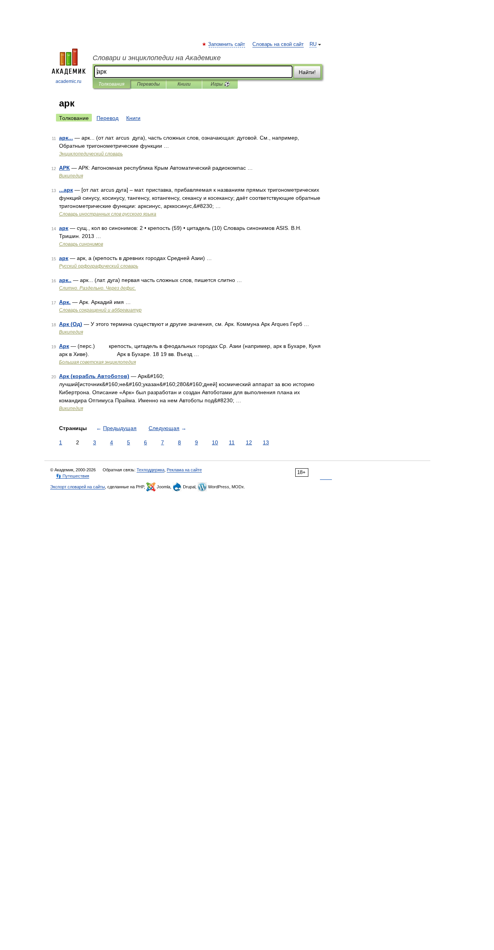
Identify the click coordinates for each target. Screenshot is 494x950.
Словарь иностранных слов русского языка (107, 214)
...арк (66, 190)
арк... (66, 138)
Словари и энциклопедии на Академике (157, 58)
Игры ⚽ (220, 84)
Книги (184, 84)
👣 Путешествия (72, 476)
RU (313, 44)
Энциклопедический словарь (91, 154)
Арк (64, 346)
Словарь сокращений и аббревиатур (100, 310)
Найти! (307, 72)
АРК (64, 168)
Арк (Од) (70, 324)
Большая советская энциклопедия (97, 362)
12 (249, 442)
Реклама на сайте (184, 469)
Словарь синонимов (81, 244)
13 (266, 442)
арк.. (65, 280)
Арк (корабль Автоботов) (94, 376)
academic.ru (68, 81)
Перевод (107, 118)
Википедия (71, 176)
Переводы (148, 84)
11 (232, 442)
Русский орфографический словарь (98, 266)
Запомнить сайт (227, 44)
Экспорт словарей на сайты (77, 486)
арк (63, 228)
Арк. (65, 302)
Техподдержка (150, 469)
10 (215, 442)
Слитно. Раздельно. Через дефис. (97, 288)
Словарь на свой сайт (278, 44)
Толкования (111, 84)
